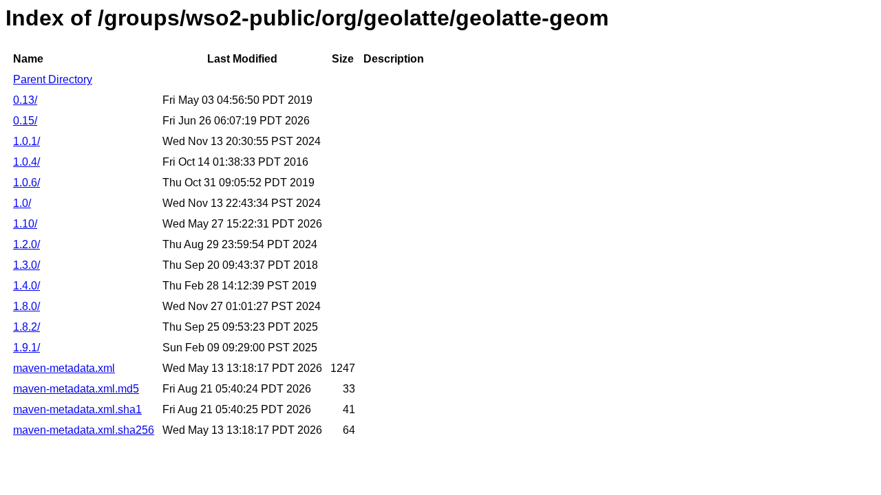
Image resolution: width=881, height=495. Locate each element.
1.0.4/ (26, 162)
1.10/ (25, 224)
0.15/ (25, 120)
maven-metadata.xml (64, 368)
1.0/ (22, 203)
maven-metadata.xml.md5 (76, 389)
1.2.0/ (26, 244)
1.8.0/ (26, 306)
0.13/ (25, 100)
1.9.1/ (26, 347)
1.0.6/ (26, 182)
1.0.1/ (26, 141)
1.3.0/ (26, 265)
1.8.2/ (26, 327)
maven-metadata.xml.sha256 (83, 430)
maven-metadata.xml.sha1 (77, 409)
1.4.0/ (26, 286)
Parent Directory (52, 79)
